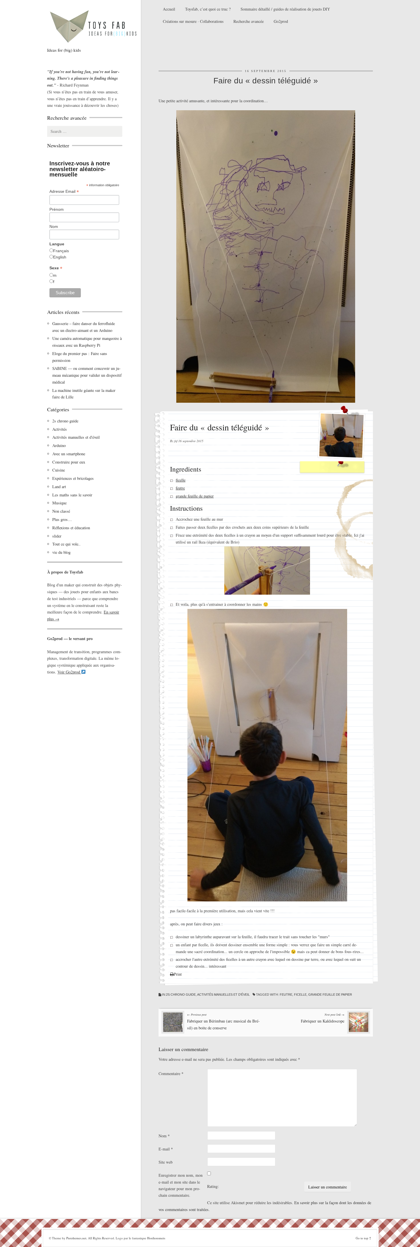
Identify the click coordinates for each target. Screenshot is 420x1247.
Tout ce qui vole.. (66, 544)
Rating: (213, 1186)
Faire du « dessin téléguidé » (265, 80)
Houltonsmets (156, 1238)
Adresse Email (64, 191)
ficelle (180, 480)
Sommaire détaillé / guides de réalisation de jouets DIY (285, 9)
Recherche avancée (248, 21)
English (59, 257)
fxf (175, 441)
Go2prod (281, 21)
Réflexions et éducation (71, 527)
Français (61, 250)
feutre (180, 488)
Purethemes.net (76, 1238)
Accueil (169, 9)
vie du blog (61, 552)
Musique (59, 503)
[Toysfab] (98, 26)
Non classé (61, 511)
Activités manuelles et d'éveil (223, 994)
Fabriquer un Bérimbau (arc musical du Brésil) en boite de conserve (223, 1022)
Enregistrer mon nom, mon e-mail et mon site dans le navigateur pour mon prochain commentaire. (181, 1185)
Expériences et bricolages (73, 478)
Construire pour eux (68, 462)
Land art (59, 486)
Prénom (56, 209)
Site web (166, 1162)
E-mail (166, 1149)
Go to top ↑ (363, 1238)
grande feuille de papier (195, 496)
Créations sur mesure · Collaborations (193, 21)
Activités (59, 429)
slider (56, 536)
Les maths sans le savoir (72, 495)
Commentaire (171, 1073)
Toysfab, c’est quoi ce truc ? (208, 9)
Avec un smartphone (68, 453)
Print (178, 974)
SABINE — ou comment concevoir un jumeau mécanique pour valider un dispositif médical (87, 375)
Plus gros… (62, 519)
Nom (164, 1135)
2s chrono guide (181, 994)
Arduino (59, 445)
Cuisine (58, 470)
